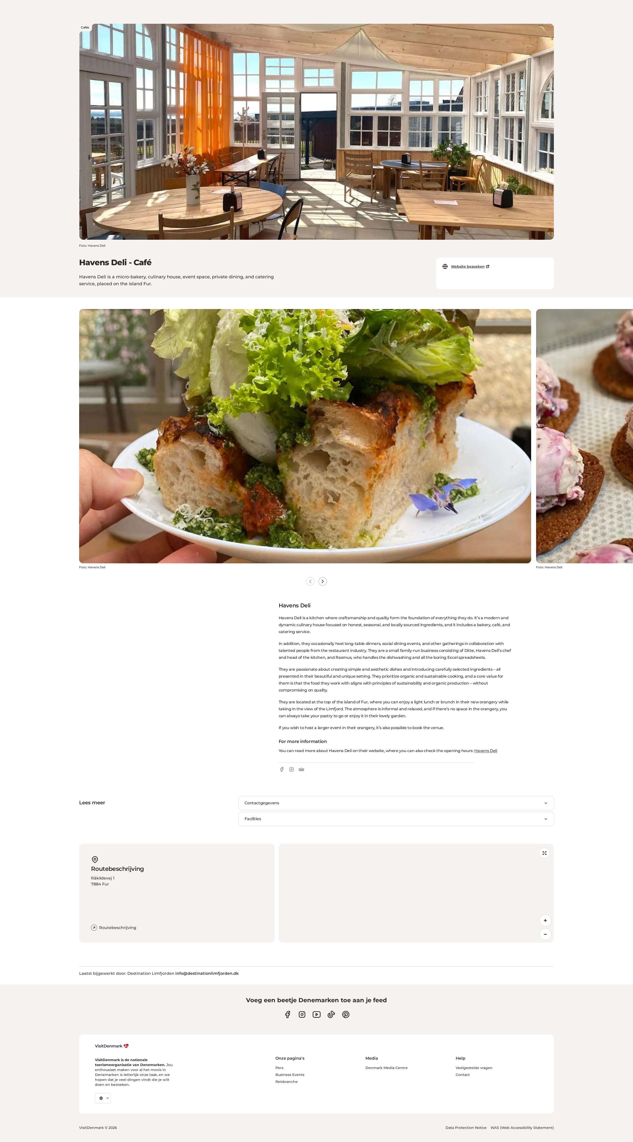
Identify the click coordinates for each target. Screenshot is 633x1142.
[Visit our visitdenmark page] (316, 1014)
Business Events (289, 1074)
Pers (279, 1068)
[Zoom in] (545, 920)
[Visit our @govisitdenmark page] (331, 1014)
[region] (416, 893)
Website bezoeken (468, 266)
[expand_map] (544, 853)
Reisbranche (286, 1081)
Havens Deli (485, 750)
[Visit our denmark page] (287, 1014)
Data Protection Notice (466, 1127)
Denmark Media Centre (386, 1068)
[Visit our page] (302, 1014)
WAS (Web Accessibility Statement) (522, 1127)
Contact (463, 1074)
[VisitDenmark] (112, 1046)
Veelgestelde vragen (474, 1068)
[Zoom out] (545, 934)
